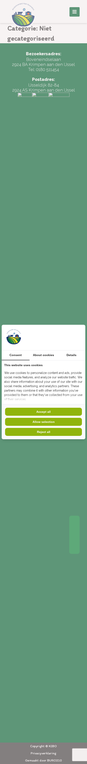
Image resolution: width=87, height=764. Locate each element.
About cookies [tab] (43, 355)
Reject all (43, 432)
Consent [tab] (16, 355)
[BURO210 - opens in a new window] (67, 337)
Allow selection (44, 421)
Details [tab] (71, 355)
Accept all (43, 411)
